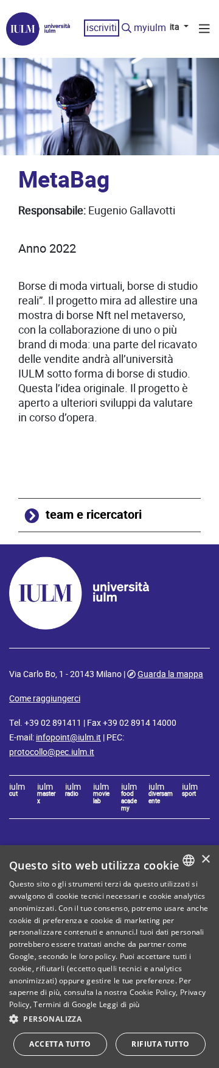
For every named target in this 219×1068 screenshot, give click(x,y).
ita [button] (175, 27)
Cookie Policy (153, 992)
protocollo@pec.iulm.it (51, 752)
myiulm (150, 28)
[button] (109, 1019)
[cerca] (126, 28)
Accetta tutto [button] (60, 1044)
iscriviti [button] (101, 28)
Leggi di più (119, 1004)
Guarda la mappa (170, 674)
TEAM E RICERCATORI (94, 515)
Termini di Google (65, 1004)
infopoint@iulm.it (68, 737)
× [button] (205, 859)
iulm (17, 790)
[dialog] (109, 956)
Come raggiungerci (44, 698)
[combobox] (188, 860)
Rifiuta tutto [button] (160, 1044)
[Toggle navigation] (204, 30)
